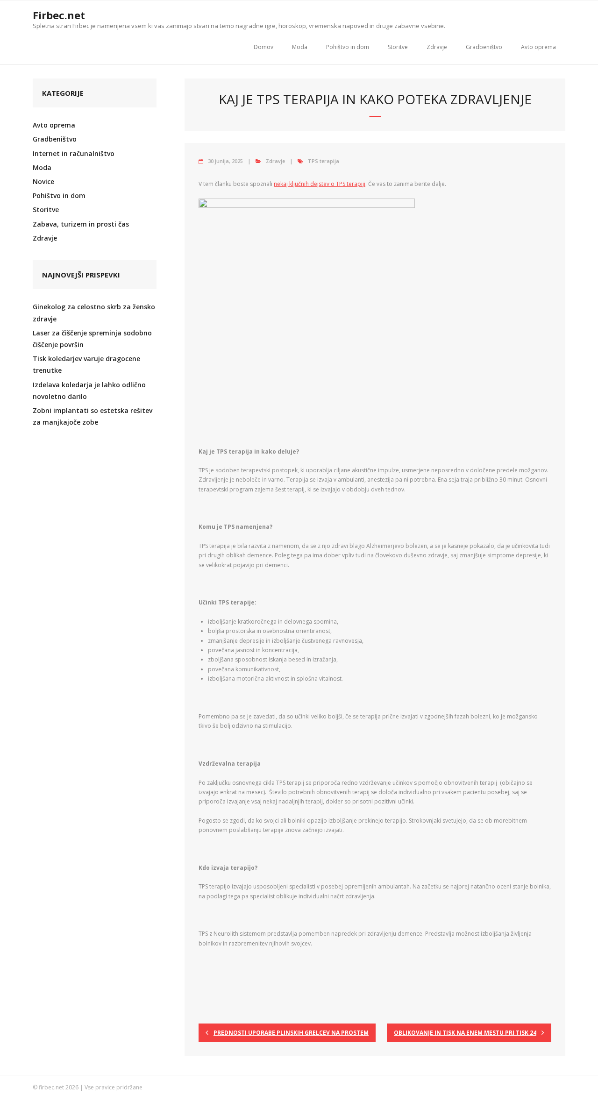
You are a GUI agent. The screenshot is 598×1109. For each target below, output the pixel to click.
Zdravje (437, 47)
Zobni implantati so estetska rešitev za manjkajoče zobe (92, 416)
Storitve (398, 47)
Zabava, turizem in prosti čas (81, 224)
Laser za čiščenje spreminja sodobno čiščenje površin (92, 338)
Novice (43, 181)
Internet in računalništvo (73, 153)
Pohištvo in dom (347, 47)
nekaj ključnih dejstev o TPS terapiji (319, 184)
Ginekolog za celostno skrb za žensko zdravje (94, 312)
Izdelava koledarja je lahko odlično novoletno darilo (89, 390)
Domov (263, 47)
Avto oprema (538, 47)
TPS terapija (323, 160)
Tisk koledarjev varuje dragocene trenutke (86, 364)
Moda (299, 47)
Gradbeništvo (484, 47)
